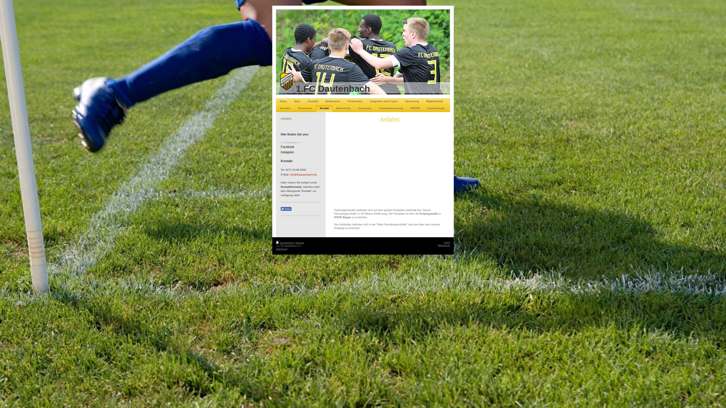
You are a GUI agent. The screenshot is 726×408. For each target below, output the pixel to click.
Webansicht (444, 245)
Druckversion (286, 243)
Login (447, 242)
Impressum (281, 249)
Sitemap (299, 243)
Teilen (287, 209)
